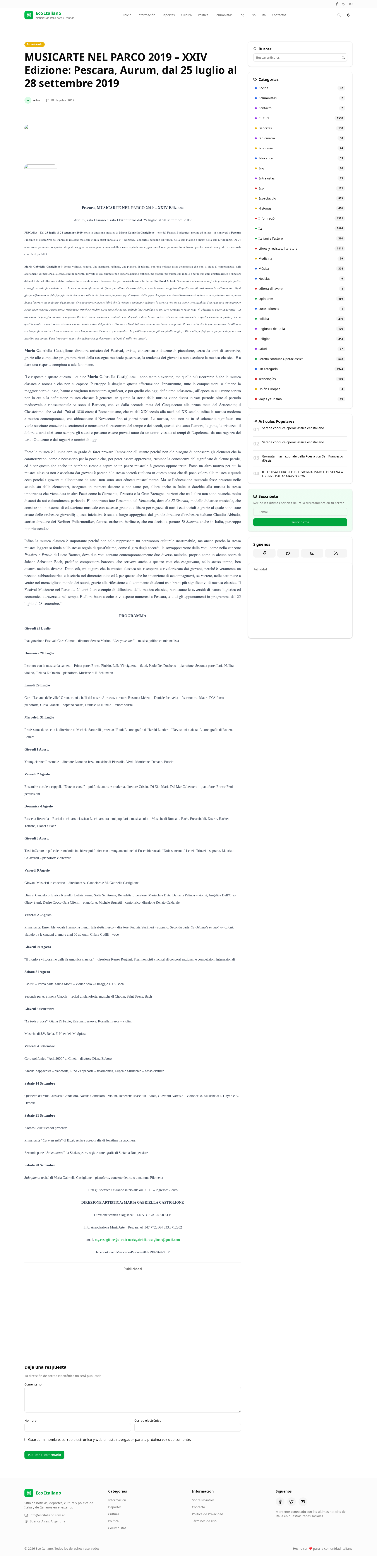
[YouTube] (351, 4)
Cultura (186, 15)
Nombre (30, 1420)
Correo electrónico (147, 1420)
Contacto (198, 1507)
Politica (203, 15)
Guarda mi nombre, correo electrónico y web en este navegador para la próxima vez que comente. (109, 1439)
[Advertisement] (132, 1303)
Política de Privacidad (207, 1514)
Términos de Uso (204, 1521)
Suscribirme (300, 522)
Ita (264, 15)
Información (146, 15)
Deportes (168, 15)
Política (113, 1521)
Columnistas (223, 15)
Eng (241, 15)
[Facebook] (337, 4)
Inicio (127, 15)
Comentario (32, 1384)
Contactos (279, 15)
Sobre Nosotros (203, 1500)
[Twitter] (344, 4)
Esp (253, 15)
